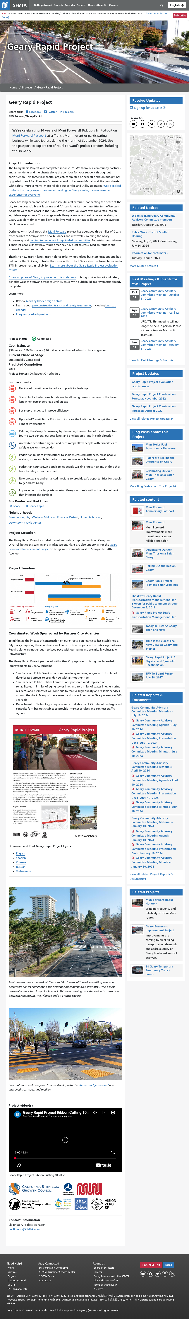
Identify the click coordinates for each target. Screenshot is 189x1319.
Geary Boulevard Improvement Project (160, 928)
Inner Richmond (91, 517)
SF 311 (11, 1284)
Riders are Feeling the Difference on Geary (160, 459)
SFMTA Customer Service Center (57, 1272)
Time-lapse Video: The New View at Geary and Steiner (162, 644)
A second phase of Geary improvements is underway (42, 277)
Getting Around (17, 1280)
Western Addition (43, 517)
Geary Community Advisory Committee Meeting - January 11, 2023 (160, 344)
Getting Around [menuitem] (43, 5)
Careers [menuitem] (113, 5)
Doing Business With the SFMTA (111, 1276)
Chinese (21, 862)
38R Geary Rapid (33, 506)
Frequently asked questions (33, 314)
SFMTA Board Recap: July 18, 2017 (159, 675)
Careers (98, 1272)
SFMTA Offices (47, 1276)
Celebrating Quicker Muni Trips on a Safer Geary (160, 474)
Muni (11, 1267)
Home (13, 87)
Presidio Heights (19, 517)
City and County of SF (106, 1280)
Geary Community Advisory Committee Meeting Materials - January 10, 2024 (152, 822)
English (20, 853)
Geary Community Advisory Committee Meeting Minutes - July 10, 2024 (154, 751)
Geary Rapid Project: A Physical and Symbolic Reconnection (161, 661)
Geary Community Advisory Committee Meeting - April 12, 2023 (160, 312)
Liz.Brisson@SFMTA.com (24, 1229)
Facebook (35, 112)
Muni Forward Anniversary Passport (160, 509)
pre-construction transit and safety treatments (61, 305)
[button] (177, 5)
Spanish (21, 858)
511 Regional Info (18, 1289)
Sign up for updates (148, 108)
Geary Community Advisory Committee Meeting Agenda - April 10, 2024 (154, 780)
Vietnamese (23, 871)
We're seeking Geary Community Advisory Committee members (154, 217)
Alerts (5, 13)
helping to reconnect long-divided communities (60, 240)
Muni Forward (57, 231)
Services (12, 1272)
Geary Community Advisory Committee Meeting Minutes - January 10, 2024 (152, 862)
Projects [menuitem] (58, 5)
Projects (27, 87)
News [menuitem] (91, 5)
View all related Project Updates (150, 418)
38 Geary (14, 506)
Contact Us (45, 1280)
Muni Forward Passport (29, 136)
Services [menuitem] (81, 5)
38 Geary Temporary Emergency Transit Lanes (159, 970)
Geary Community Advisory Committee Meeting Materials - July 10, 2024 (152, 711)
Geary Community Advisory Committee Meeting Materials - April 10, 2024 (152, 766)
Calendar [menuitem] (70, 5)
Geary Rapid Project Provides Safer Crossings (162, 582)
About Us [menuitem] (101, 5)
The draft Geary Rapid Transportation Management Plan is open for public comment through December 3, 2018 (154, 601)
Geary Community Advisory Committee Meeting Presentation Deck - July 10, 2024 (153, 738)
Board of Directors (104, 1267)
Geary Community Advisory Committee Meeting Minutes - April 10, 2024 (154, 807)
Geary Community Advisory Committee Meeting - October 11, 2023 (160, 294)
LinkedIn (68, 112)
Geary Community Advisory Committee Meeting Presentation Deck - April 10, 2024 (153, 793)
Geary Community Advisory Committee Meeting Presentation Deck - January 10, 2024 (153, 849)
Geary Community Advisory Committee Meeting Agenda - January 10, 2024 (152, 835)
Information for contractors (150, 253)
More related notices (143, 266)
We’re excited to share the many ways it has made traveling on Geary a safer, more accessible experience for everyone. (65, 190)
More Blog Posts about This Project (152, 486)
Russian (20, 866)
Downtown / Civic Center (25, 522)
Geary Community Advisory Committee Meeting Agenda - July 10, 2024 (154, 725)
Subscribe (180, 15)
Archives (98, 1289)
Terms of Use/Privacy (105, 1284)
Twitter (52, 112)
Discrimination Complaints (53, 1267)
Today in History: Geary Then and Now (161, 628)
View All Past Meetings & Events (150, 360)
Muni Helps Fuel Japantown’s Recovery (161, 446)
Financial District (67, 517)
